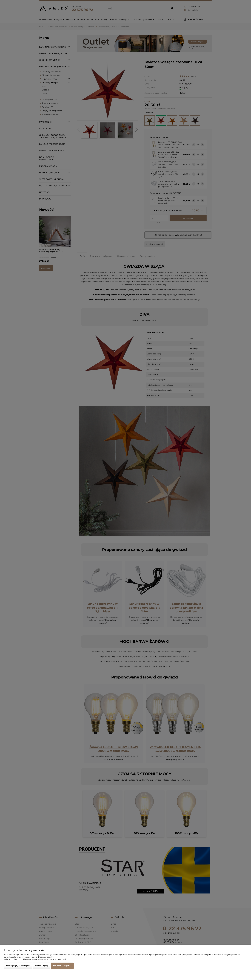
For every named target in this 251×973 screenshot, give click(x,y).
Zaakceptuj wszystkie (62, 966)
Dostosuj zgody (41, 966)
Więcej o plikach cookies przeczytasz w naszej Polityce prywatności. (35, 959)
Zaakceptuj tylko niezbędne (18, 966)
